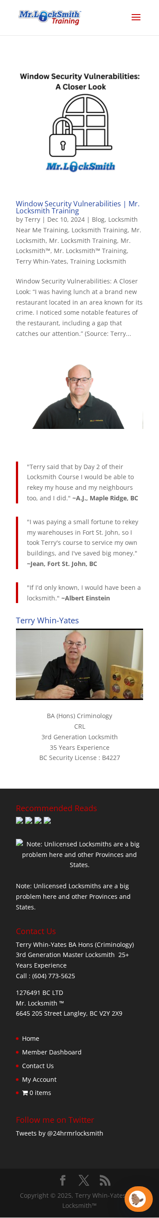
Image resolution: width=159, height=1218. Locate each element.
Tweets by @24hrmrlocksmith (59, 1133)
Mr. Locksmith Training (83, 240)
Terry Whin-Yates (41, 261)
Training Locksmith (98, 261)
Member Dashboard (52, 1052)
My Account (39, 1079)
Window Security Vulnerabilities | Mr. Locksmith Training (78, 207)
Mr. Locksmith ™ (40, 1003)
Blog (98, 219)
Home (30, 1038)
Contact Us (38, 1066)
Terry (32, 219)
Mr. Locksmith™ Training (90, 250)
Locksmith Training (100, 230)
